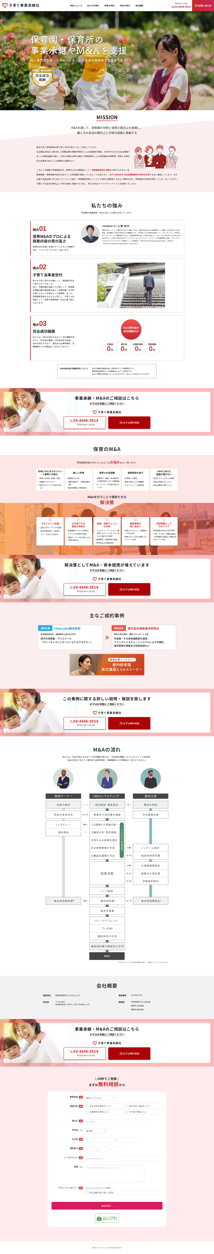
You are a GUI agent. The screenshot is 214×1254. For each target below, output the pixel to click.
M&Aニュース (76, 5)
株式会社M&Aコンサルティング (67, 995)
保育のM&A (109, 5)
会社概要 (139, 5)
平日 (182, 5)
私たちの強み (93, 5)
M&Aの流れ (125, 5)
